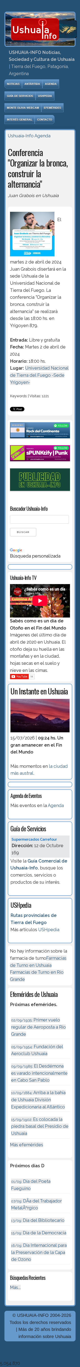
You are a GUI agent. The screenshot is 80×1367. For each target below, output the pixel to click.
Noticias (13, 84)
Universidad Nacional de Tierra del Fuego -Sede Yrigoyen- (39, 375)
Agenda (51, 84)
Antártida (32, 84)
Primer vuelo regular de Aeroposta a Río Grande (38, 1027)
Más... (15, 1287)
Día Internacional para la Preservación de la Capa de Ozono (39, 1252)
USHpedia (45, 96)
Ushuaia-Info (21, 135)
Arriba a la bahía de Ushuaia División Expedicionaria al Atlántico (38, 1099)
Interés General (19, 119)
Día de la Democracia (38, 1232)
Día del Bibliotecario (37, 1220)
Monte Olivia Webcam (23, 108)
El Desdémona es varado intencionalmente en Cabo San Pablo (39, 1073)
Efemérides (52, 108)
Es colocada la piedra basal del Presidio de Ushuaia (39, 1126)
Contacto (44, 119)
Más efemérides (26, 1144)
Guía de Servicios (20, 96)
